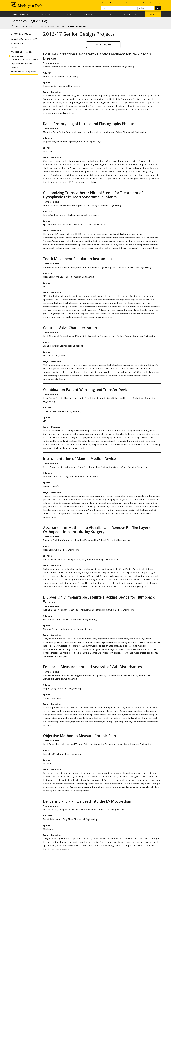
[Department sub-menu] (135, 14)
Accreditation (16, 43)
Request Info (107, 3)
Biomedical (30, 26)
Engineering (19, 26)
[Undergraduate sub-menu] (28, 14)
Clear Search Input (135, 8)
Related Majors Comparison (23, 71)
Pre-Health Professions (21, 52)
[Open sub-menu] (147, 3)
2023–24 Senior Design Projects (25, 59)
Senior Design (54, 26)
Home (11, 26)
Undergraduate (19, 14)
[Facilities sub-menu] (92, 14)
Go (158, 8)
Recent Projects (103, 44)
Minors (13, 47)
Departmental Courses (21, 63)
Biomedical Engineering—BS (23, 39)
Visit (115, 3)
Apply (121, 3)
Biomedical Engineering (28, 21)
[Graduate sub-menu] (49, 14)
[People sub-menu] (111, 14)
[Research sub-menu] (71, 14)
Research (65, 14)
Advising (14, 67)
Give (127, 3)
